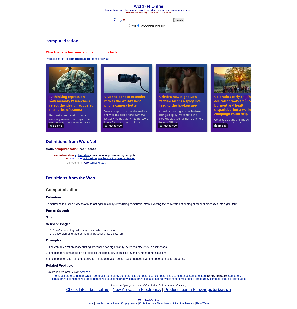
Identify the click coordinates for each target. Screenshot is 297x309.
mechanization (107, 158)
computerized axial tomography (109, 278)
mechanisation (126, 158)
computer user (145, 275)
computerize (97, 162)
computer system (83, 275)
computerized (59, 278)
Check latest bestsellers (87, 289)
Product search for (197, 289)
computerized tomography (193, 278)
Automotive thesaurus (183, 303)
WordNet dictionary (161, 303)
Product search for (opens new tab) (78, 58)
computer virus (164, 275)
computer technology (106, 275)
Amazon (85, 272)
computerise (181, 275)
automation (90, 158)
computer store (63, 275)
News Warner (203, 303)
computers (239, 278)
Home (91, 303)
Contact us (144, 303)
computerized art (79, 278)
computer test (128, 275)
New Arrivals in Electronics (137, 289)
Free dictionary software (107, 303)
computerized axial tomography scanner (152, 278)
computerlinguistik (221, 278)
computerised (197, 275)
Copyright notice (129, 303)
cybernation (82, 155)
